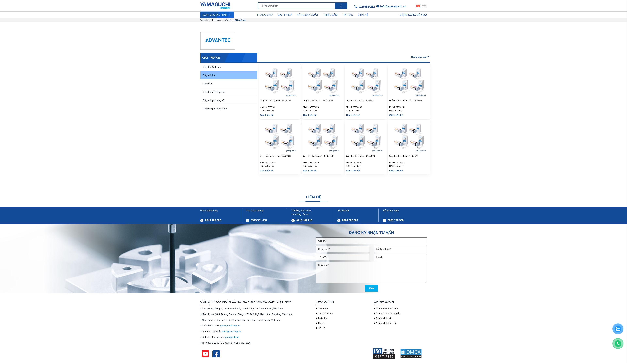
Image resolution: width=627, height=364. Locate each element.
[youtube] (205, 353)
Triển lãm (322, 318)
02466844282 (366, 6)
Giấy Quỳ (207, 83)
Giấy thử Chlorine (212, 67)
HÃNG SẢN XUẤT (307, 14)
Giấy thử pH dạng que (214, 92)
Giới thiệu (322, 308)
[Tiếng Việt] (418, 5)
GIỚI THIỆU (285, 14)
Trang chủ (204, 20)
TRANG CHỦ (265, 14)
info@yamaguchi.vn (392, 6)
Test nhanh (216, 20)
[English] (424, 5)
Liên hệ (321, 328)
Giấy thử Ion (209, 75)
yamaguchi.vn (232, 337)
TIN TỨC (347, 14)
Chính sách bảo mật (386, 323)
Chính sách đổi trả (385, 318)
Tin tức (321, 323)
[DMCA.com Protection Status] (413, 353)
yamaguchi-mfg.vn (231, 331)
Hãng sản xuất (325, 313)
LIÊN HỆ (363, 14)
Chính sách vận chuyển (387, 313)
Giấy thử (227, 20)
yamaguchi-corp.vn (230, 325)
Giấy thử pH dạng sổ (213, 100)
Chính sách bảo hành (386, 308)
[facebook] (216, 353)
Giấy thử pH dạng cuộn (215, 108)
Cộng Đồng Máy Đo (413, 14)
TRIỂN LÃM (330, 14)
